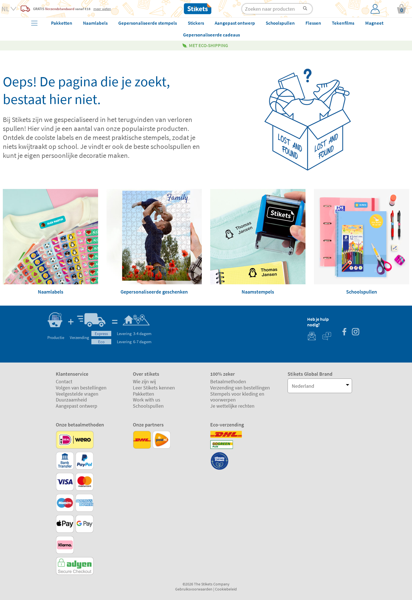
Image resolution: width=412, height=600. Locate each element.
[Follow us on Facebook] (344, 332)
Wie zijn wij (144, 381)
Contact (64, 381)
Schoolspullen (148, 406)
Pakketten (143, 394)
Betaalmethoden (228, 381)
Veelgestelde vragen (77, 394)
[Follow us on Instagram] (355, 332)
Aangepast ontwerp (76, 406)
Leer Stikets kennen (154, 387)
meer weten (102, 8)
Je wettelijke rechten (232, 406)
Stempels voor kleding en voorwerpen (237, 397)
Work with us (146, 399)
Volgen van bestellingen (81, 387)
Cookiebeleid (226, 589)
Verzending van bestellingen (240, 387)
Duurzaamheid (71, 399)
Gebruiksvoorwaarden (193, 589)
